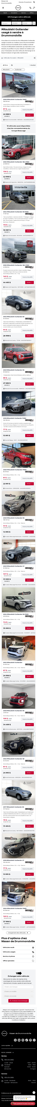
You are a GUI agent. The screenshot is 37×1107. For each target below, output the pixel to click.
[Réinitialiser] (11, 65)
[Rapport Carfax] (29, 102)
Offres (31, 13)
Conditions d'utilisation (18, 1020)
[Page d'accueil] (2, 58)
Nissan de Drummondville (6, 2)
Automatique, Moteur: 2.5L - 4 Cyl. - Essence (14, 571)
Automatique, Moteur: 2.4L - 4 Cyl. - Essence (14, 523)
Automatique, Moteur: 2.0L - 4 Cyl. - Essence (14, 865)
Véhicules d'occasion (10, 58)
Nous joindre (6, 1052)
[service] (34, 7)
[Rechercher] (34, 2)
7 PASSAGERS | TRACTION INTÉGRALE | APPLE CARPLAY (17, 375)
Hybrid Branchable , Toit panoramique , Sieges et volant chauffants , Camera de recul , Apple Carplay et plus (17, 167)
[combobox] (2, 23)
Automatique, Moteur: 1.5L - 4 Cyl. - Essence (14, 715)
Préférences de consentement (11, 1093)
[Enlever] (10, 69)
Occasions (14, 13)
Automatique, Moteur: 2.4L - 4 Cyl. (11, 619)
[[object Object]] (35, 58)
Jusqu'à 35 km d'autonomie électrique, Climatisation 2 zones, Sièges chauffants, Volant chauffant (17, 105)
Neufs (5, 13)
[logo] (18, 7)
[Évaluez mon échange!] (34, 23)
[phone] (30, 7)
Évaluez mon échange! (19, 1001)
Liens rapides (5, 1045)
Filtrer (6, 65)
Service (23, 13)
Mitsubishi (20, 58)
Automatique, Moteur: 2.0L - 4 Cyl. (11, 475)
